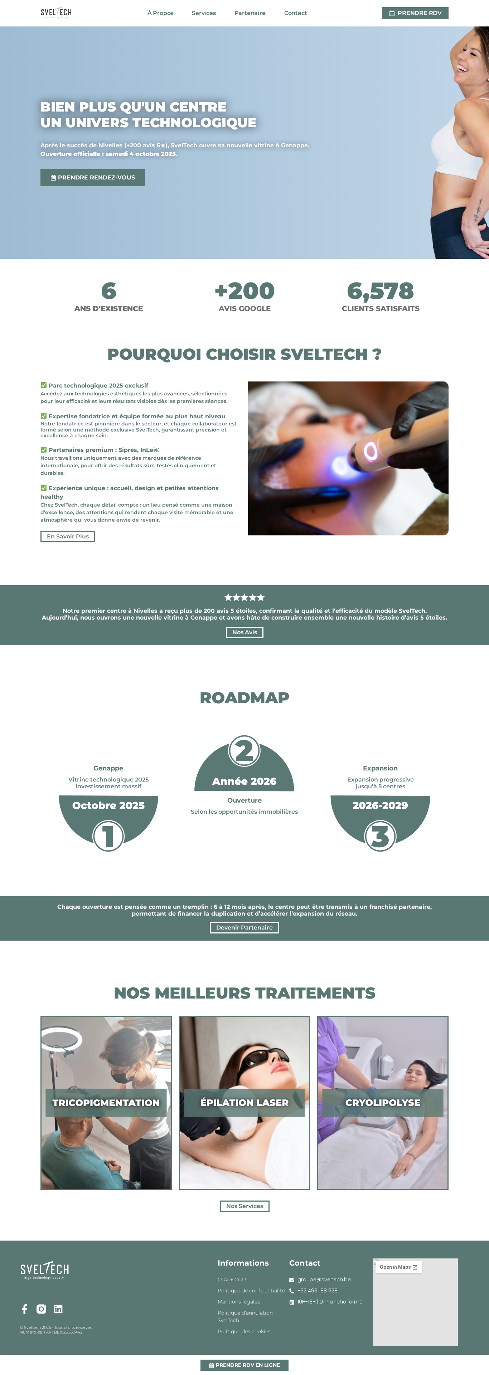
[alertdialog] (244, 1365)
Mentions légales (239, 1301)
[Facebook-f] (24, 1309)
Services (204, 13)
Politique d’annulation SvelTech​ (245, 1317)
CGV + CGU (232, 1279)
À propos (160, 13)
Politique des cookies (244, 1331)
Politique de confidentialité (251, 1290)
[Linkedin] (58, 1309)
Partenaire (250, 13)
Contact (295, 13)
